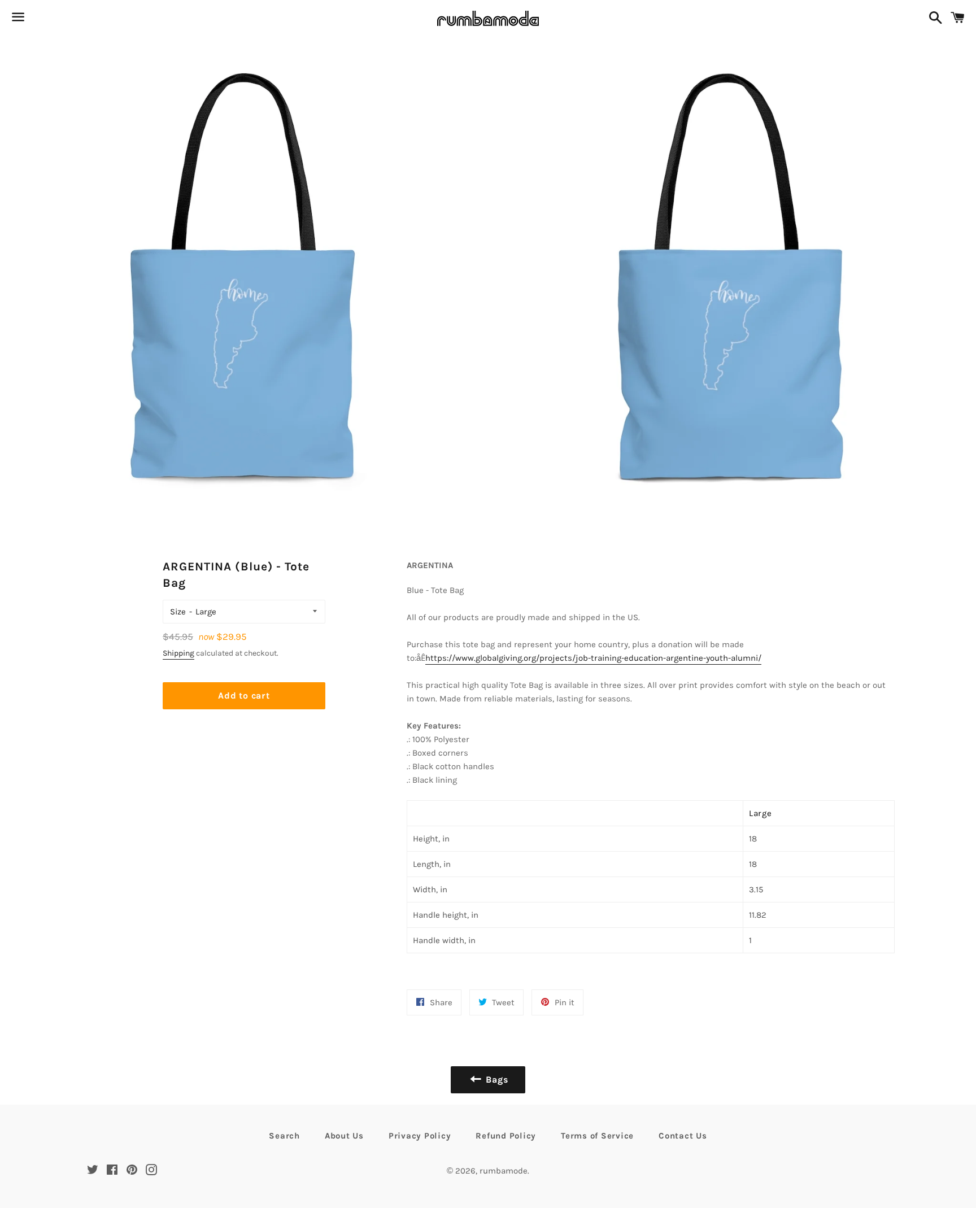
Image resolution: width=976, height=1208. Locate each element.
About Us (344, 1136)
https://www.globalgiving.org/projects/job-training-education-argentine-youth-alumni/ (593, 658)
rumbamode (504, 1171)
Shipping (178, 653)
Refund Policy (506, 1136)
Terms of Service (597, 1136)
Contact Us (683, 1136)
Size (178, 612)
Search (284, 1136)
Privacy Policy (420, 1136)
